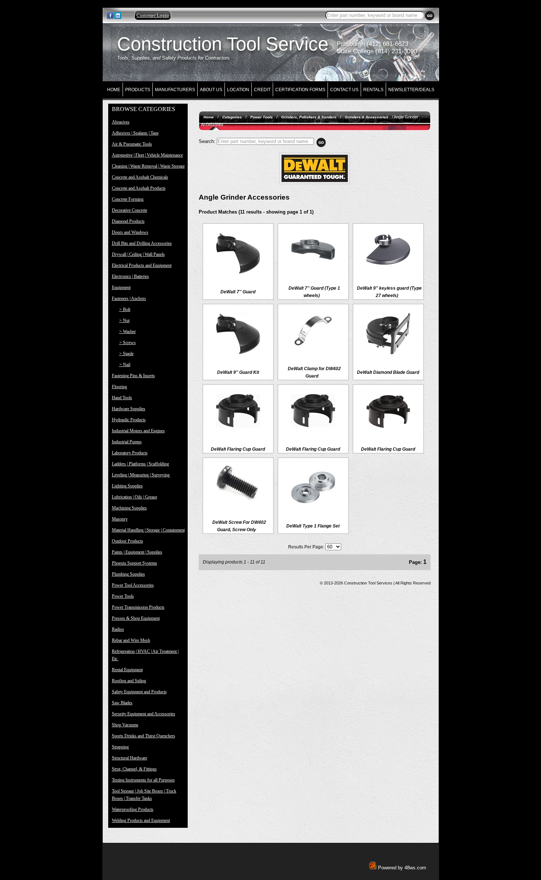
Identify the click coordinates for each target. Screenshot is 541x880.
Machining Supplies (129, 508)
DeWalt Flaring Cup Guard (238, 449)
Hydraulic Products (129, 419)
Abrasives (121, 122)
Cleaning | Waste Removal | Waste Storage (148, 166)
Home (209, 117)
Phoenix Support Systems (134, 563)
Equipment (121, 287)
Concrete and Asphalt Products (139, 188)
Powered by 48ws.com (401, 867)
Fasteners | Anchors (129, 298)
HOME (113, 89)
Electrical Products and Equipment (142, 265)
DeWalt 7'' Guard (237, 291)
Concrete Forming (128, 199)
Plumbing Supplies (128, 574)
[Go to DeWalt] (315, 183)
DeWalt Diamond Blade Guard (388, 372)
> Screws (127, 342)
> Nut (124, 320)
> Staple (126, 353)
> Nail (124, 364)
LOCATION (238, 89)
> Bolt (124, 309)
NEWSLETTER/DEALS (411, 89)
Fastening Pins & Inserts (133, 375)
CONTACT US (344, 89)
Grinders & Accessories (366, 117)
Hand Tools (122, 397)
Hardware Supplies (128, 408)
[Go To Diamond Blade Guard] (388, 354)
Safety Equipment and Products (139, 691)
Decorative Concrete (129, 210)
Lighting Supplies (127, 486)
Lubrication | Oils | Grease (134, 497)
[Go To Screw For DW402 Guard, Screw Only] (238, 504)
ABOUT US (211, 89)
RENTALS (373, 89)
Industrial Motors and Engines (138, 430)
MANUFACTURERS (175, 89)
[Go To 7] (238, 274)
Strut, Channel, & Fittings (134, 769)
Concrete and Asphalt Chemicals (140, 177)
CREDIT (262, 89)
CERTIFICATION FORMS (300, 89)
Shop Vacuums (125, 724)
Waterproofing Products (132, 809)
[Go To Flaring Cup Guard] (238, 431)
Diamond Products (128, 221)
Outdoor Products (127, 541)
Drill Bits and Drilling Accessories (142, 243)
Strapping (120, 747)
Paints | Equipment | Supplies (137, 552)
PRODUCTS (137, 89)
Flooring (119, 386)
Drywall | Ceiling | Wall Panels (138, 254)
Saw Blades (122, 702)
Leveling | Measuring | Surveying (141, 474)
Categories (232, 117)
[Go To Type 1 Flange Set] (313, 508)
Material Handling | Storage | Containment (148, 530)
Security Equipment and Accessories (143, 713)
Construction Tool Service (222, 43)
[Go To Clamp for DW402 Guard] (313, 351)
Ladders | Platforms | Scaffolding (140, 463)
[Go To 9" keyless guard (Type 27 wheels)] (388, 270)
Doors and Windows (130, 232)
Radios (118, 629)
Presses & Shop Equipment (136, 618)
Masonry (120, 519)
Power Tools (123, 596)
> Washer (127, 331)
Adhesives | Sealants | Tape (135, 133)
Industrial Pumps (127, 441)
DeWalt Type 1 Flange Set (313, 526)
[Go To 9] (238, 354)
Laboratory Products (130, 452)
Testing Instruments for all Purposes (143, 780)
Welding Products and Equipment (141, 820)
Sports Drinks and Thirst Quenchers (143, 735)
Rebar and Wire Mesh (131, 640)
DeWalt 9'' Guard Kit (238, 372)
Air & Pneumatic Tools (132, 144)
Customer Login (153, 15)
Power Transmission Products (138, 607)
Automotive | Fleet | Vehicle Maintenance (147, 155)
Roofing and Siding (129, 680)
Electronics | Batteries (130, 276)
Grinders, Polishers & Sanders (308, 117)
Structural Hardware (129, 758)
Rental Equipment (127, 669)
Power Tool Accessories (133, 585)
